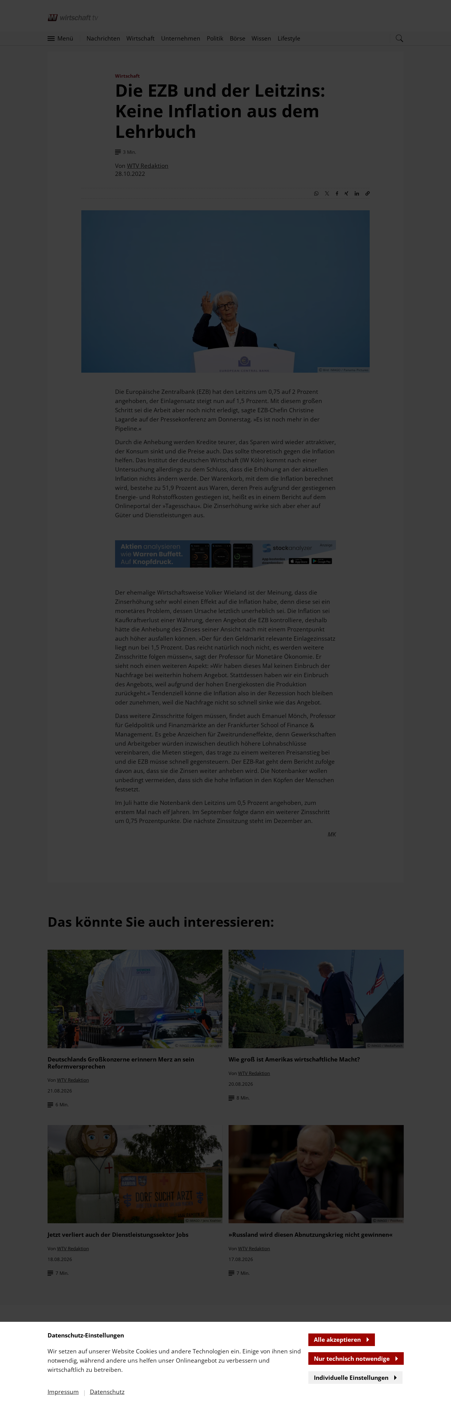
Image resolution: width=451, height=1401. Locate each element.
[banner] (225, 700)
